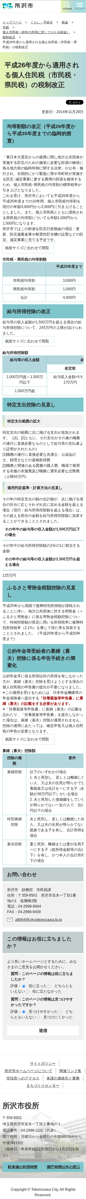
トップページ (12, 22)
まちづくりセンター (42, 1086)
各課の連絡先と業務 (63, 1078)
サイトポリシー (43, 1063)
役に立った (38, 986)
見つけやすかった (43, 1012)
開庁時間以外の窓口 (63, 1167)
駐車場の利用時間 (22, 1167)
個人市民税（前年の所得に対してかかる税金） (36, 32)
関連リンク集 (70, 1071)
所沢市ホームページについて (28, 1071)
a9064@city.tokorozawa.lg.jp (38, 920)
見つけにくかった (58, 1017)
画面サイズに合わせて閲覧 (27, 248)
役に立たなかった (47, 991)
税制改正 (9, 37)
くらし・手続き (42, 22)
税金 (65, 22)
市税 (6, 27)
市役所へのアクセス (22, 1078)
